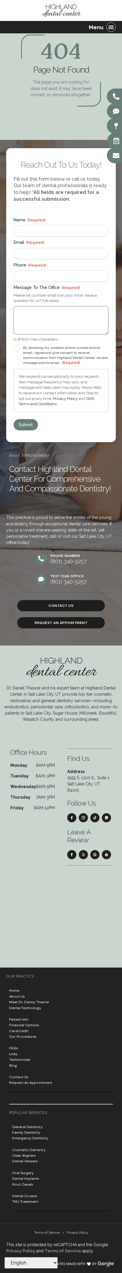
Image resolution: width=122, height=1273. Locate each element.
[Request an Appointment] (116, 141)
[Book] (106, 817)
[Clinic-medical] (106, 854)
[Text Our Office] (116, 111)
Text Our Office (67, 576)
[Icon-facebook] (71, 817)
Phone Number (65, 555)
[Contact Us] (116, 155)
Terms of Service (63, 1251)
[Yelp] (83, 854)
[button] (111, 27)
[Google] (94, 854)
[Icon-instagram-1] (83, 817)
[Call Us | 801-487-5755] (116, 96)
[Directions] (116, 126)
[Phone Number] (41, 558)
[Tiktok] (94, 817)
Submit (26, 424)
